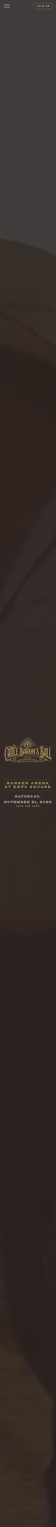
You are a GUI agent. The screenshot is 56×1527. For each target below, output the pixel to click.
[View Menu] (7, 6)
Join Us (43, 6)
